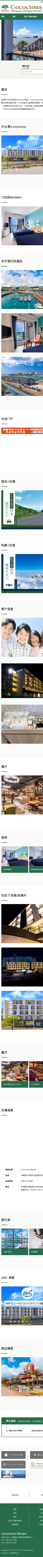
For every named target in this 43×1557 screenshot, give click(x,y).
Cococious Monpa (13, 1533)
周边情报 (15, 1524)
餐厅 (15, 1517)
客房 (15, 1513)
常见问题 (15, 1495)
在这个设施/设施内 (15, 1520)
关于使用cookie (14, 1553)
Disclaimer (4, 1553)
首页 (15, 1509)
